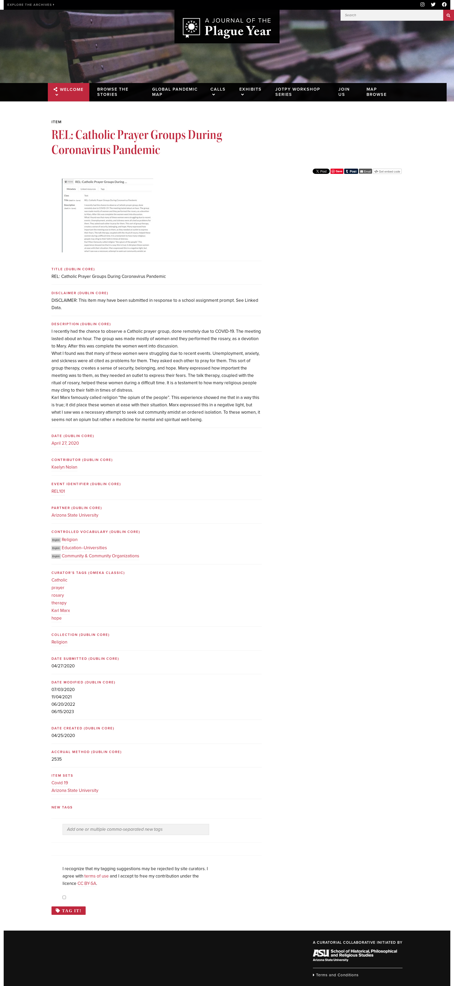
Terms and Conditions (337, 975)
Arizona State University (74, 515)
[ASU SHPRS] (355, 960)
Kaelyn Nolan (64, 467)
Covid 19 (59, 783)
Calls (218, 89)
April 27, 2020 (65, 443)
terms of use (96, 876)
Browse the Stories (112, 92)
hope (56, 618)
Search (448, 15)
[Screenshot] (107, 182)
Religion (70, 539)
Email (367, 171)
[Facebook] (443, 5)
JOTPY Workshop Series (297, 92)
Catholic (59, 580)
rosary (57, 595)
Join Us (344, 92)
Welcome (72, 89)
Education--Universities (84, 548)
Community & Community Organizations (100, 556)
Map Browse (377, 92)
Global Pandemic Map (175, 92)
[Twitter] (433, 5)
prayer (57, 587)
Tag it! (71, 911)
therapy (58, 603)
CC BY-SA (87, 883)
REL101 (58, 491)
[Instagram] (422, 5)
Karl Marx (60, 610)
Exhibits (250, 89)
